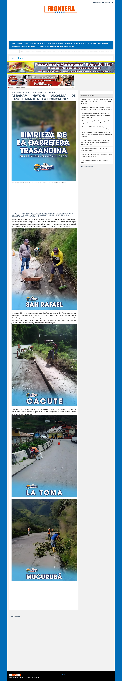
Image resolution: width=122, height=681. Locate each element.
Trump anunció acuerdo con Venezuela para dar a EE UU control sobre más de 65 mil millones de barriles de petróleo (96, 142)
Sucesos (60, 43)
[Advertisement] (61, 27)
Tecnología (92, 43)
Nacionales (40, 43)
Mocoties (24, 47)
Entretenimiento (102, 43)
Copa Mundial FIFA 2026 (67, 47)
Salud (85, 43)
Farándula (68, 43)
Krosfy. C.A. (36, 677)
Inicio (14, 43)
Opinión (26, 43)
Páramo (41, 47)
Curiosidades (77, 43)
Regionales (16, 47)
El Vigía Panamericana (52, 47)
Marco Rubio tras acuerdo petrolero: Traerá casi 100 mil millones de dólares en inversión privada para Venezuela (96, 134)
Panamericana (32, 47)
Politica (19, 43)
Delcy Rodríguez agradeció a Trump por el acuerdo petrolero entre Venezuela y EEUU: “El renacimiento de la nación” (96, 101)
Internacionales (51, 43)
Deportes (33, 43)
